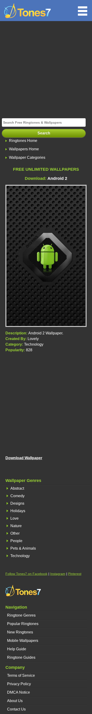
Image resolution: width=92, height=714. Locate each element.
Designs (17, 503)
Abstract (17, 488)
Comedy (17, 496)
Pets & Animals (23, 548)
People (16, 541)
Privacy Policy (19, 684)
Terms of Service (21, 675)
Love (14, 518)
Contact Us (16, 709)
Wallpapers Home (24, 149)
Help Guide (16, 649)
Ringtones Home (23, 141)
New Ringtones (20, 632)
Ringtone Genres (21, 615)
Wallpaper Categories (27, 157)
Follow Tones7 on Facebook (26, 574)
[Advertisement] (46, 69)
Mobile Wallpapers (22, 641)
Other (15, 533)
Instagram (57, 574)
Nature (16, 526)
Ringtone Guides (21, 657)
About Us (15, 701)
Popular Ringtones (22, 624)
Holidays (17, 511)
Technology (20, 556)
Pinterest (74, 574)
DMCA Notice (18, 692)
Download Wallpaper (23, 458)
